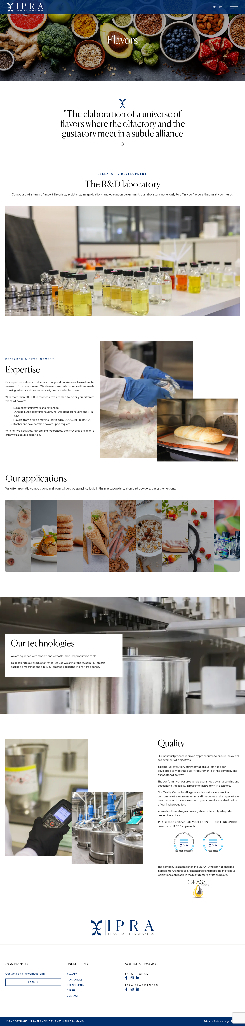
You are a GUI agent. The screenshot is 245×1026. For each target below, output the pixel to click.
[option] (214, 7)
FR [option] (214, 7)
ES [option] (220, 7)
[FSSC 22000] (213, 845)
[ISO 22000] (184, 845)
